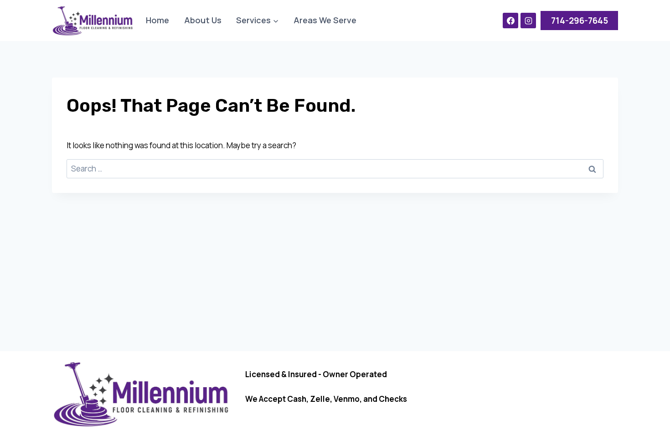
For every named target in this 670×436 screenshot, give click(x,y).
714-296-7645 (579, 20)
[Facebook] (510, 20)
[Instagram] (528, 20)
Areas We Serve (325, 20)
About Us (203, 20)
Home (157, 20)
